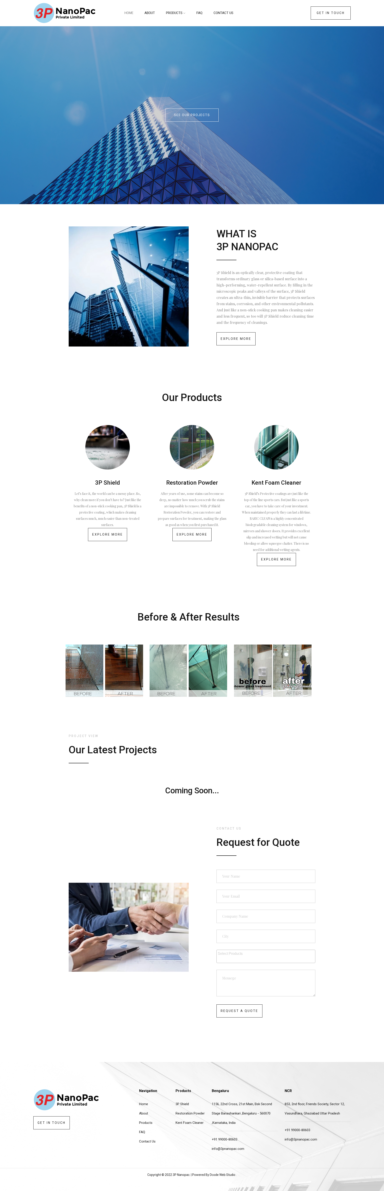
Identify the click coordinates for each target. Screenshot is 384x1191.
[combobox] (265, 956)
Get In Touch (331, 13)
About (149, 13)
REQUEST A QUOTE (239, 1011)
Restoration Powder (190, 1113)
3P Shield (182, 1104)
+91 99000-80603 (224, 1139)
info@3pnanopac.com (228, 1149)
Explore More (236, 339)
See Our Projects (192, 115)
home (128, 13)
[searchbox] (266, 953)
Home (143, 1104)
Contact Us (223, 13)
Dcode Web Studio (222, 1175)
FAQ (199, 13)
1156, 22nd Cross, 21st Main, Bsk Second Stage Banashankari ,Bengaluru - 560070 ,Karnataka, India (242, 1113)
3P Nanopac (181, 1175)
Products (174, 13)
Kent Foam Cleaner (190, 1123)
